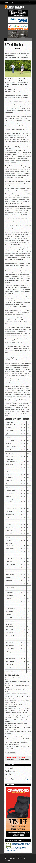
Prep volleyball (9, 768)
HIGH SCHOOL (21, 856)
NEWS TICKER (11, 753)
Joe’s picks (8, 774)
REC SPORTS (13, 858)
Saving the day (10, 759)
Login (27, 779)
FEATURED (12, 856)
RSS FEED (7, 860)
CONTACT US (21, 858)
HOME (6, 856)
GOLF (6, 858)
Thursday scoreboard (10, 771)
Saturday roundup (24, 759)
